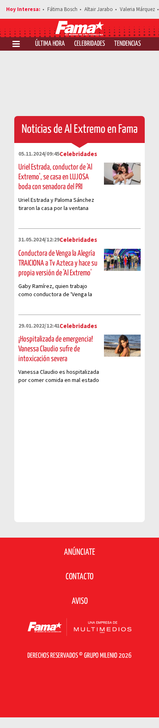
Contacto (79, 577)
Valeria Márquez (137, 9)
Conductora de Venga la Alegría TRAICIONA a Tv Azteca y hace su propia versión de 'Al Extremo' (57, 263)
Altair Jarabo (98, 9)
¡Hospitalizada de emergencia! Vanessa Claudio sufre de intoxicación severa (55, 349)
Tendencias (127, 43)
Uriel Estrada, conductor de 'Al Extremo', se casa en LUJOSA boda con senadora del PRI (55, 177)
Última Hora (50, 43)
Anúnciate (79, 552)
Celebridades (89, 43)
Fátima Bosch (62, 9)
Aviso (80, 601)
